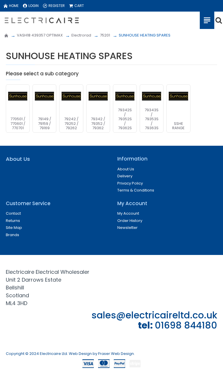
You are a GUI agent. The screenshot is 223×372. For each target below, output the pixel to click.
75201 (105, 35)
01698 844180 (186, 325)
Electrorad (81, 35)
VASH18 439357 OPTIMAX (40, 35)
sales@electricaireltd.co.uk (154, 315)
